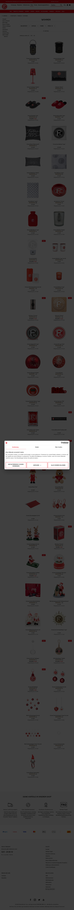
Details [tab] (37, 447)
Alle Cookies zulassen (58, 465)
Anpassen (36, 465)
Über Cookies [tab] (58, 447)
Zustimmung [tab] (15, 447)
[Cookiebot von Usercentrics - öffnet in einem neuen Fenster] (62, 443)
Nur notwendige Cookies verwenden (16, 465)
